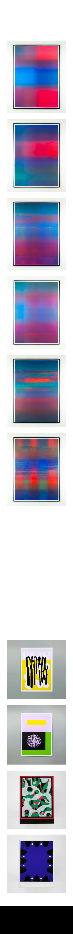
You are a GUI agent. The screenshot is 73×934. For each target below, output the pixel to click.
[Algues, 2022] (36, 669)
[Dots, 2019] (36, 864)
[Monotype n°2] (36, 391)
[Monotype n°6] (36, 77)
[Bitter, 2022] (36, 800)
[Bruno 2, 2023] (36, 541)
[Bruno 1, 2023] (36, 605)
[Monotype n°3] (36, 312)
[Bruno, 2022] (36, 735)
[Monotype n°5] (36, 155)
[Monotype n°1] (36, 469)
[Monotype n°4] (36, 234)
